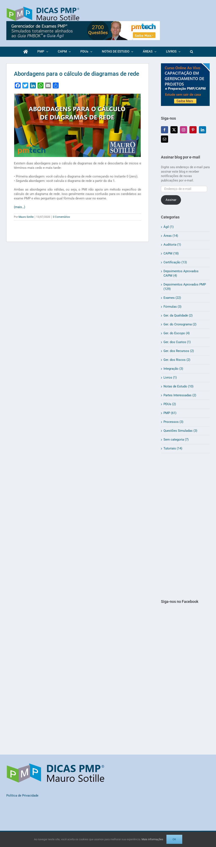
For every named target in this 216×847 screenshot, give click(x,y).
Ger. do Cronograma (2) (179, 324)
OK (174, 839)
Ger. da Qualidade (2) (178, 315)
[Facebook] (164, 129)
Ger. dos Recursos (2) (178, 351)
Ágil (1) (168, 227)
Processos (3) (173, 422)
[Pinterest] (193, 129)
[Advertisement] (185, 526)
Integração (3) (173, 369)
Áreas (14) (170, 236)
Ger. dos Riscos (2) (176, 360)
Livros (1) (170, 377)
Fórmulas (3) (172, 306)
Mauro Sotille (26, 216)
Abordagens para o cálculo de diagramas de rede (76, 73)
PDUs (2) (169, 404)
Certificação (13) (175, 262)
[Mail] (164, 139)
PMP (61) (169, 413)
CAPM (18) (171, 253)
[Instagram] (183, 129)
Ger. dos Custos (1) (177, 342)
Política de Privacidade (22, 795)
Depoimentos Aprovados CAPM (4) (180, 273)
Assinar (171, 200)
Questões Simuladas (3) (180, 431)
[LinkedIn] (202, 129)
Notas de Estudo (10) (178, 386)
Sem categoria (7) (176, 439)
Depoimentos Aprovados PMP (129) (184, 287)
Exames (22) (172, 298)
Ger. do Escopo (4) (176, 333)
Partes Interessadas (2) (179, 395)
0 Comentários (61, 216)
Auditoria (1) (172, 244)
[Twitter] (174, 129)
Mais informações (152, 839)
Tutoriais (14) (172, 448)
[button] (191, 52)
